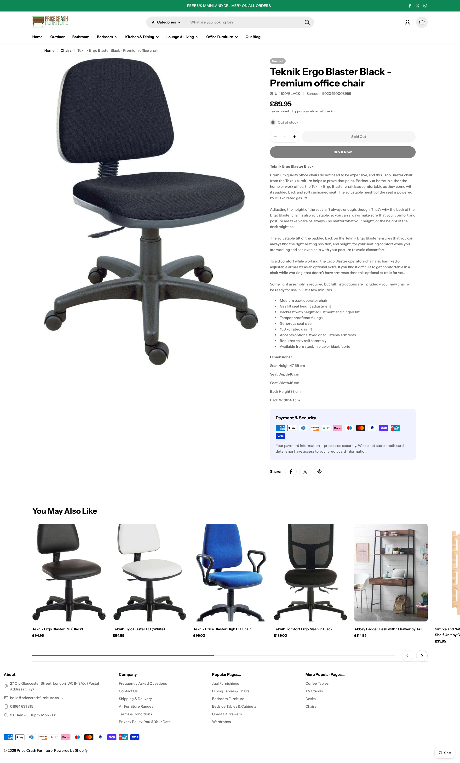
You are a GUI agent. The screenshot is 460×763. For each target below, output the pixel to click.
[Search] (307, 22)
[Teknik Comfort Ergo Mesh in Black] (310, 572)
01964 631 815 (21, 706)
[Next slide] (422, 655)
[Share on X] (305, 471)
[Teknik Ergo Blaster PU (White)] (149, 572)
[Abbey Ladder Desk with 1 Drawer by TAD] (391, 572)
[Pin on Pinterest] (319, 471)
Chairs (66, 50)
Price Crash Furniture (34, 750)
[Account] (407, 22)
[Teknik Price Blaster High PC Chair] (230, 572)
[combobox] (230, 22)
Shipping (297, 111)
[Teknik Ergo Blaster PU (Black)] (69, 572)
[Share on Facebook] (291, 471)
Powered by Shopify (71, 750)
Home (49, 50)
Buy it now (343, 152)
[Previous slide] (407, 655)
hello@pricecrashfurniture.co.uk (36, 697)
